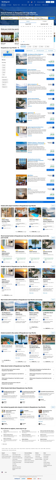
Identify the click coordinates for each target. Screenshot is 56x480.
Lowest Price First (29, 50)
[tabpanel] (36, 35)
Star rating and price (40, 50)
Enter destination (6, 17)
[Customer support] (34, 2)
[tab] (28, 21)
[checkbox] (35, 28)
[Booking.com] (6, 2)
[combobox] (10, 18)
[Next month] (51, 24)
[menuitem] (3, 5)
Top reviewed (50, 50)
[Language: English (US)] (31, 2)
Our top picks (19, 50)
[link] (7, 65)
